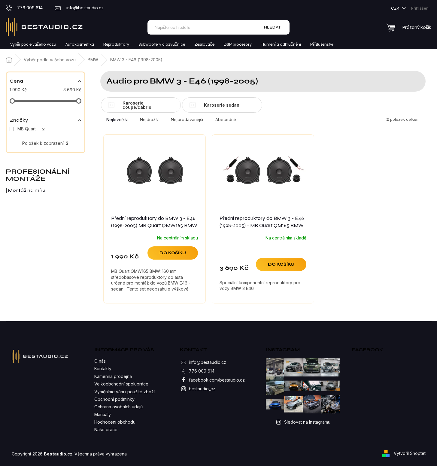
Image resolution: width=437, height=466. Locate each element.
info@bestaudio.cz (207, 362)
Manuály (102, 414)
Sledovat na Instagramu (307, 422)
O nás (100, 361)
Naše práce (105, 429)
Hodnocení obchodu (114, 422)
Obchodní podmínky (114, 399)
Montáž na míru (26, 190)
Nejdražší (149, 119)
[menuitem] (33, 44)
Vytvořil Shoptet (410, 453)
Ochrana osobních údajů (118, 406)
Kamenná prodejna (113, 376)
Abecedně (225, 119)
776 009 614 (201, 370)
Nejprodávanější (187, 119)
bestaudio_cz (202, 388)
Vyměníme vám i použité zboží (124, 391)
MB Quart (31, 128)
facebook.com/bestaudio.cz (217, 379)
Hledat (272, 27)
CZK (395, 8)
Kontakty (102, 368)
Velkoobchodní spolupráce (121, 383)
